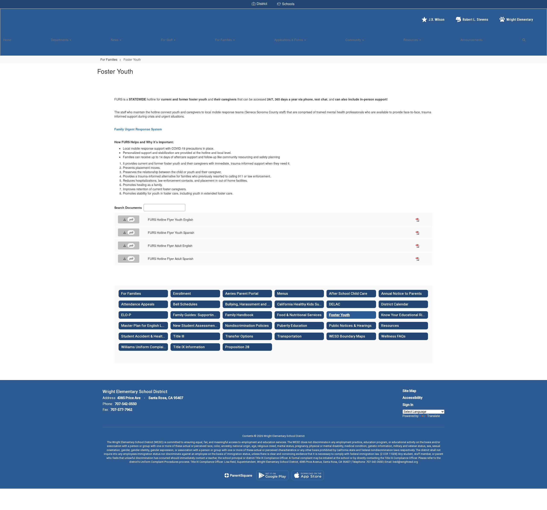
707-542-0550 (126, 404)
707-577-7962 (121, 410)
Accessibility (412, 398)
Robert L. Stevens (475, 20)
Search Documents (128, 207)
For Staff (167, 40)
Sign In (408, 405)
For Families (224, 40)
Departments (60, 40)
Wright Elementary (519, 20)
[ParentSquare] (238, 475)
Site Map (409, 391)
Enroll (536, 50)
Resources (411, 40)
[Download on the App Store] (308, 475)
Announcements (471, 40)
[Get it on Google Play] (272, 475)
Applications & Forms (289, 40)
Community (354, 40)
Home (7, 40)
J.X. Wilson (436, 20)
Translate (433, 416)
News (115, 40)
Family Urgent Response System (138, 129)
